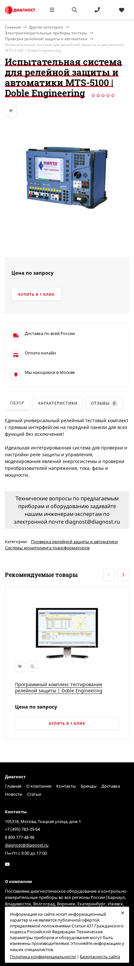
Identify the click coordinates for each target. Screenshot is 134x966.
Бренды (89, 786)
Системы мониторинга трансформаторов (47, 548)
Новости (13, 794)
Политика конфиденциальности (43, 957)
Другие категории (46, 27)
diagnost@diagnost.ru (26, 845)
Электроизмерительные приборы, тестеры (46, 33)
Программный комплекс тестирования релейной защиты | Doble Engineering (58, 687)
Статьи (34, 794)
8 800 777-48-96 (19, 837)
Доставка (110, 786)
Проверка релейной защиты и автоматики (46, 39)
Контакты (66, 786)
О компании (38, 786)
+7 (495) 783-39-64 (22, 829)
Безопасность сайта (100, 957)
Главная (13, 786)
